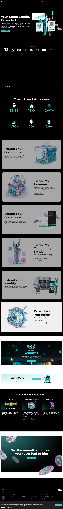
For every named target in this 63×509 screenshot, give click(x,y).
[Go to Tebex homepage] (3, 2)
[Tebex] (3, 490)
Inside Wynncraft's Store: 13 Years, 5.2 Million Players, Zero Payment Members (10, 414)
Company (37, 1)
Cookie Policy (43, 498)
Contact (32, 498)
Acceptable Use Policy (44, 494)
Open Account (51, 1)
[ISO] (3, 498)
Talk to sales (58, 1)
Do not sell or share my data (6, 507)
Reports (32, 494)
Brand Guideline (33, 496)
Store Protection (13, 494)
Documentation (30, 1)
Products (16, 1)
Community (23, 496)
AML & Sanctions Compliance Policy (47, 496)
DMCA (42, 500)
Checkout (11, 492)
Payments (12, 496)
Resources (32, 492)
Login (44, 1)
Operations (22, 494)
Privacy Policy (43, 492)
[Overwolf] (60, 490)
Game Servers (23, 492)
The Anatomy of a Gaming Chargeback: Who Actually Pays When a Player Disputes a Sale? (31, 414)
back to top (31, 482)
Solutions (22, 1)
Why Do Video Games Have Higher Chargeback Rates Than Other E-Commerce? (51, 414)
